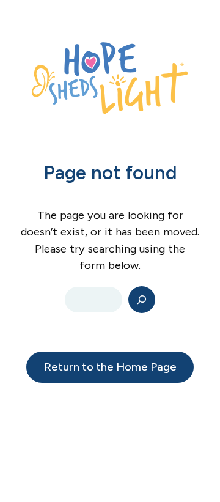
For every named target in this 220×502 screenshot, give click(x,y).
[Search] (141, 299)
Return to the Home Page (110, 367)
